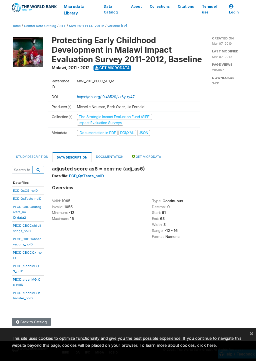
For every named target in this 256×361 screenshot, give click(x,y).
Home (16, 26)
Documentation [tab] (110, 157)
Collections (160, 6)
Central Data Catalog (40, 26)
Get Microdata (114, 68)
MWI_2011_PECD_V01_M (86, 26)
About (136, 6)
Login (234, 12)
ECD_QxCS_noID (25, 190)
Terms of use (210, 9)
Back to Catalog (33, 322)
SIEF (63, 26)
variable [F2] (117, 26)
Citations (186, 6)
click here (206, 345)
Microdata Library (74, 9)
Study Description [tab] (32, 157)
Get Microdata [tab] (148, 157)
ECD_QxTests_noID (27, 198)
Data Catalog (111, 9)
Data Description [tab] (72, 157)
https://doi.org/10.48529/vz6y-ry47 (106, 97)
